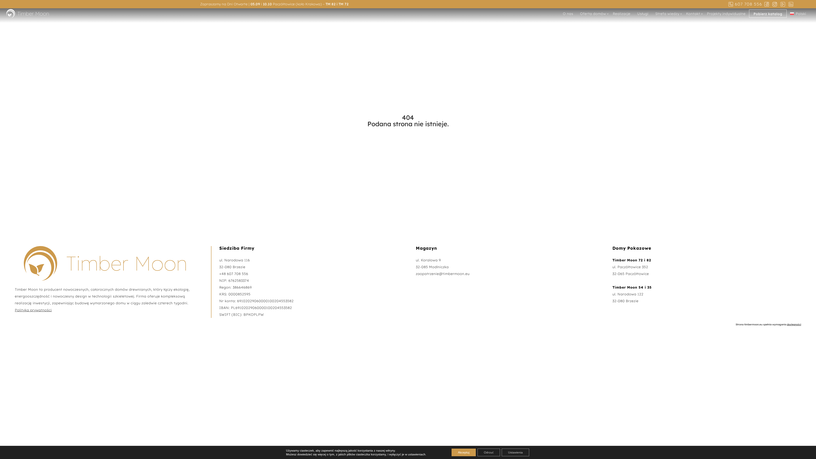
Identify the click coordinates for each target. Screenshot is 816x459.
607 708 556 (748, 4)
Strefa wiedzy (667, 13)
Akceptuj (463, 452)
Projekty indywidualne (726, 13)
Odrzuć (489, 452)
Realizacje (621, 13)
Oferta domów (593, 13)
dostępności (794, 324)
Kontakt (693, 13)
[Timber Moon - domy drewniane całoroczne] (27, 13)
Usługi (643, 13)
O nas (568, 13)
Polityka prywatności (33, 310)
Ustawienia (515, 452)
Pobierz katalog (768, 14)
